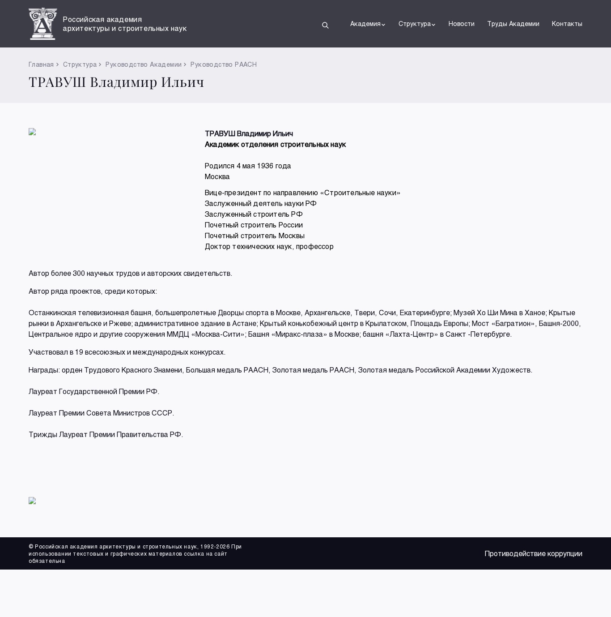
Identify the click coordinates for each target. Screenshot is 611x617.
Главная (41, 64)
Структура (415, 23)
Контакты (567, 23)
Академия (365, 23)
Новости (462, 23)
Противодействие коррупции (533, 553)
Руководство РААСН (224, 64)
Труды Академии (513, 23)
